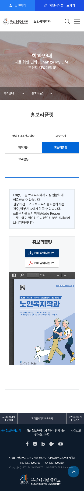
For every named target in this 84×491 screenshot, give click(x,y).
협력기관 (23, 148)
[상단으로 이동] (73, 471)
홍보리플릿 (38, 93)
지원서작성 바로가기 (62, 5)
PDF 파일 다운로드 (45, 253)
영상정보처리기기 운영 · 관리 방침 (46, 431)
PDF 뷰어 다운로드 (45, 263)
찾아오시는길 (42, 435)
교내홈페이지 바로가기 (8, 418)
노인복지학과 (42, 21)
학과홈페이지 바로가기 (42, 418)
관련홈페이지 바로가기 (75, 418)
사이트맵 (76, 431)
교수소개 (61, 136)
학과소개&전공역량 (23, 136)
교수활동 (23, 159)
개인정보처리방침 (10, 431)
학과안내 (9, 93)
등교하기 (20, 5)
